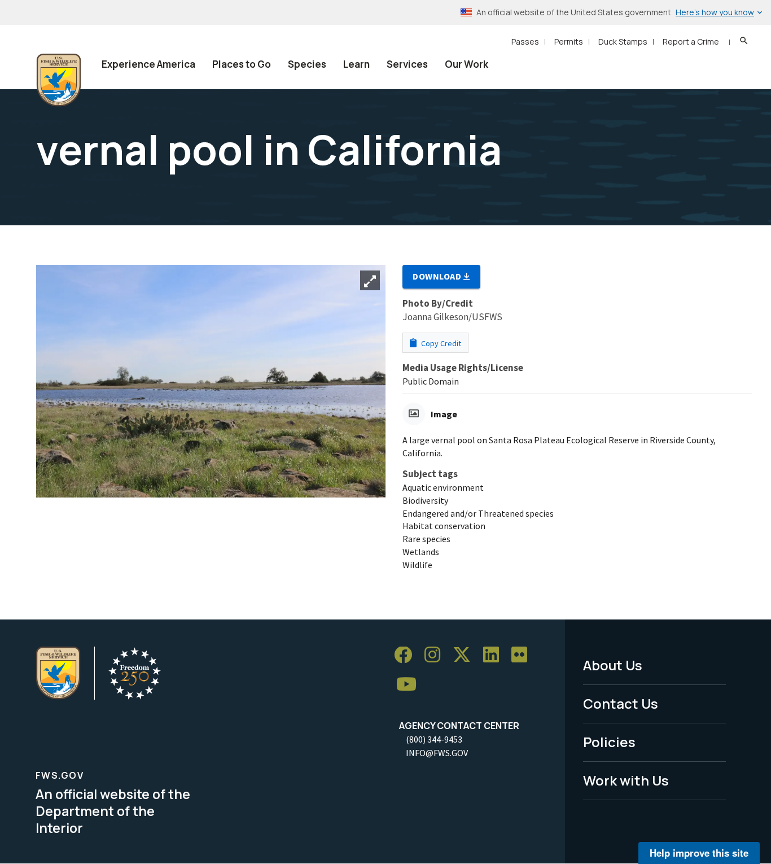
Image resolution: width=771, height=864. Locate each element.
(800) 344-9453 (434, 739)
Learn (356, 64)
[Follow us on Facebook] (407, 655)
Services (407, 64)
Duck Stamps (622, 41)
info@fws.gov (437, 752)
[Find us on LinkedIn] (495, 655)
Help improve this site (699, 852)
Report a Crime (691, 41)
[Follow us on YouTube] (410, 684)
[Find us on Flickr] (523, 655)
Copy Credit (440, 343)
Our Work (466, 64)
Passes (525, 41)
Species (307, 64)
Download (438, 276)
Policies (609, 741)
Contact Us (620, 703)
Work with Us (626, 780)
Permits (568, 41)
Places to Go (241, 64)
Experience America (148, 64)
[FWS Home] (58, 80)
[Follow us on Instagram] (436, 655)
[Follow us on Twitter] (466, 655)
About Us (612, 665)
